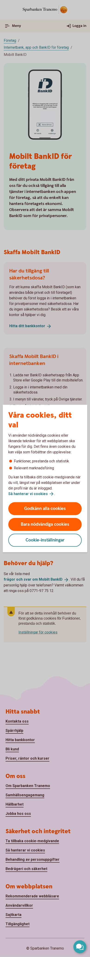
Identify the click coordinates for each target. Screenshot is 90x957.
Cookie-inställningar (45, 540)
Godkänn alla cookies (45, 509)
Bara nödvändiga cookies (45, 524)
